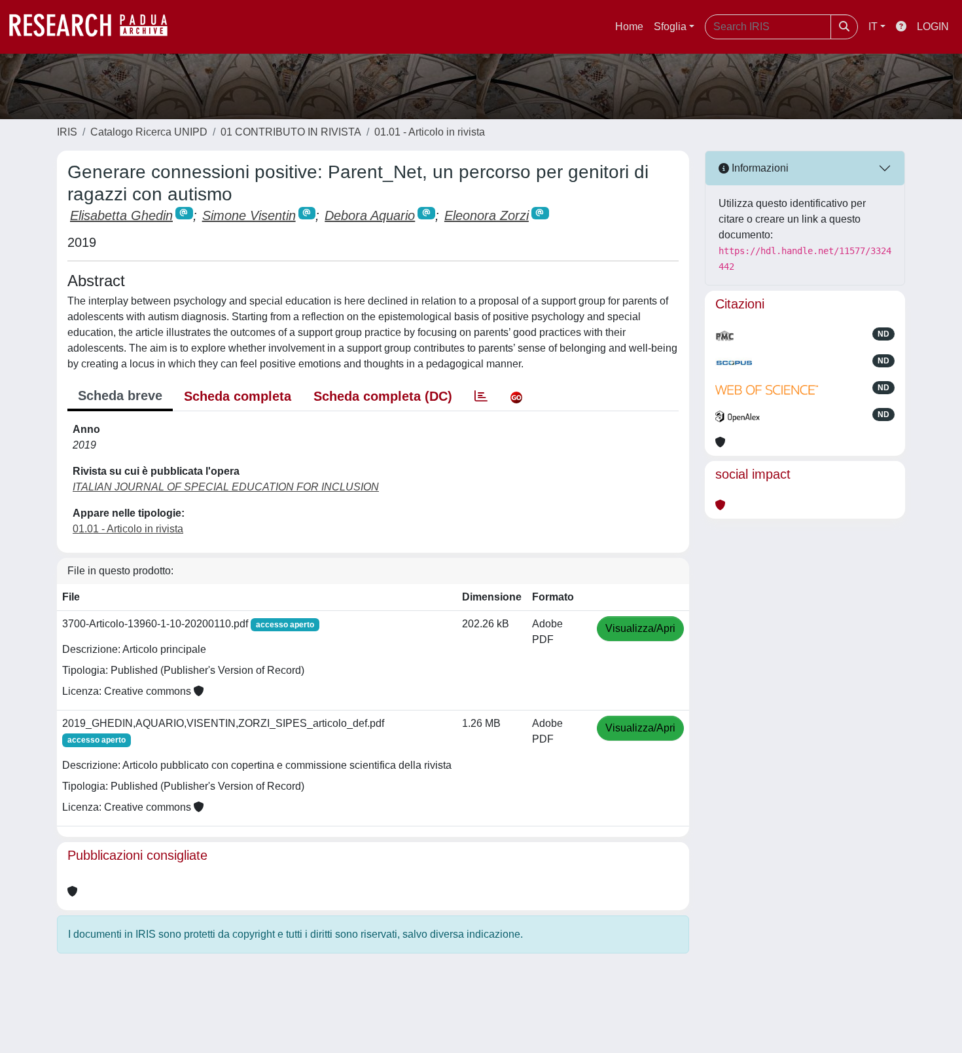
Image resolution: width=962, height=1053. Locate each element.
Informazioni (759, 168)
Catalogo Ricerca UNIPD (148, 132)
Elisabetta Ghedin (121, 215)
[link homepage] (95, 27)
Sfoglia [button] (670, 26)
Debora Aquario (370, 215)
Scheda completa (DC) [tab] (382, 396)
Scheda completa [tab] (237, 396)
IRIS (67, 132)
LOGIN (933, 26)
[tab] (481, 396)
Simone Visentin (249, 215)
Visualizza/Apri (640, 628)
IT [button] (873, 26)
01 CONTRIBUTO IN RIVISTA (291, 132)
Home (629, 26)
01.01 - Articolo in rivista (429, 132)
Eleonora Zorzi (486, 215)
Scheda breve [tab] (120, 395)
